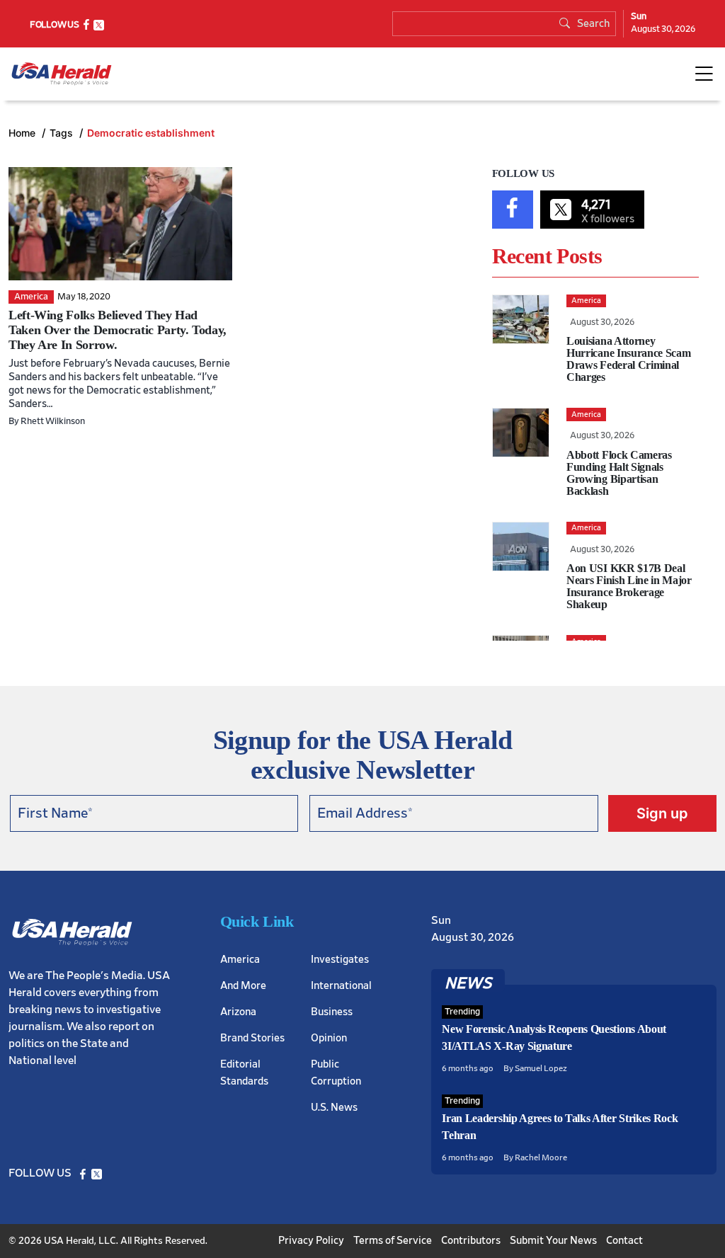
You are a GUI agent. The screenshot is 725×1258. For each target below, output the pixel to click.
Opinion (329, 1038)
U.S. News (334, 1107)
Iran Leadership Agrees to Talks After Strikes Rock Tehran (560, 1126)
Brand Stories (252, 1038)
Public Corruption (336, 1073)
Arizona (238, 1012)
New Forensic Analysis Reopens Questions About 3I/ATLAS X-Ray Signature (554, 1037)
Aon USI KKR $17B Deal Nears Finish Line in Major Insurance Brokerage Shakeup (629, 586)
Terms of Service (392, 1240)
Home (23, 133)
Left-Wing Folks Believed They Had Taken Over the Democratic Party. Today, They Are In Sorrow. (117, 330)
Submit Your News (553, 1240)
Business (332, 1012)
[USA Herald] (61, 74)
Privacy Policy (311, 1240)
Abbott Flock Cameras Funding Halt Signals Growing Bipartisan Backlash (619, 473)
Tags (63, 133)
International (341, 985)
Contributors (471, 1240)
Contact (624, 1240)
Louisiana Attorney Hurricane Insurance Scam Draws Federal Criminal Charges (628, 359)
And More (243, 985)
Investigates (340, 959)
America (240, 959)
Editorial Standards (244, 1073)
